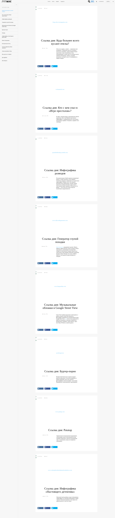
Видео (57, 1)
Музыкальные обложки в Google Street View (9, 26)
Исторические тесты (6, 43)
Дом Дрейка (4, 57)
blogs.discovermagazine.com (60, 22)
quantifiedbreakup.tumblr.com (60, 152)
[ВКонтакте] (41, 66)
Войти (108, 1)
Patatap (3, 33)
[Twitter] (55, 66)
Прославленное (59, 247)
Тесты (49, 1)
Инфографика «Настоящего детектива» (8, 37)
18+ (113, 1)
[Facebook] (48, 66)
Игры (53, 1)
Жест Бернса (4, 60)
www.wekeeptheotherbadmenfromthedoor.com (60, 470)
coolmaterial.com (60, 89)
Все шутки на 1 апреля (6, 54)
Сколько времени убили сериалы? (7, 47)
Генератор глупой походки (7, 22)
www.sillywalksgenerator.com (60, 220)
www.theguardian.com (60, 286)
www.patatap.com (60, 411)
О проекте (101, 1)
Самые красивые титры (7, 51)
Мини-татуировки (5, 40)
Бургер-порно (5, 29)
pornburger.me (60, 353)
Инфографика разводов (7, 19)
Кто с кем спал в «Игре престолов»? (6, 15)
